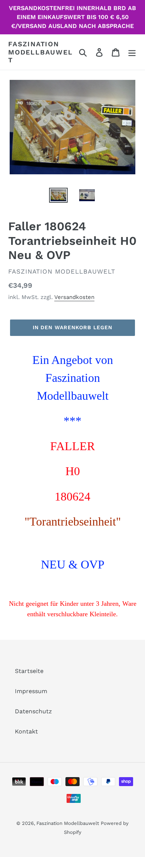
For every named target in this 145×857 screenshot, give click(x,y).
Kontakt (26, 731)
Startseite (29, 670)
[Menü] (132, 52)
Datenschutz (33, 711)
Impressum (31, 691)
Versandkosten (74, 297)
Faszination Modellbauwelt (40, 52)
